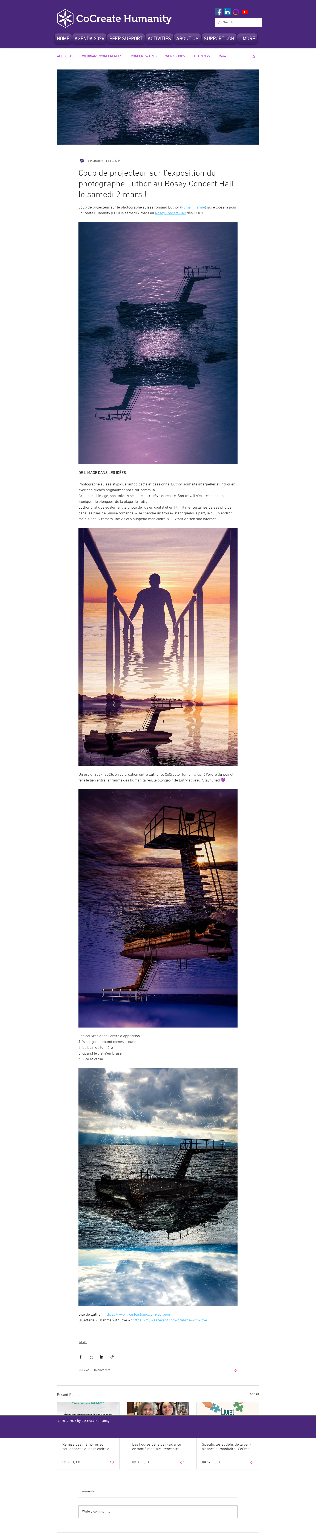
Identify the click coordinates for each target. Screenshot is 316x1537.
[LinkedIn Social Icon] (227, 11)
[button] (187, 38)
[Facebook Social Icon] (218, 11)
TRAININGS (202, 56)
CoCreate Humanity (124, 18)
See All (254, 1394)
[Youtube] (244, 11)
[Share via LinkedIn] (102, 1357)
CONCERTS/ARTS (144, 56)
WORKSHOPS (175, 56)
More (222, 56)
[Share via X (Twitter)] (91, 1357)
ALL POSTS (65, 56)
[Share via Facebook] (80, 1357)
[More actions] (235, 160)
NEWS (83, 1342)
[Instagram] (235, 11)
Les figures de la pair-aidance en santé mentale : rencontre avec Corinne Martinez (156, 1446)
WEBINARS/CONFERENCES (102, 56)
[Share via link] (112, 1357)
